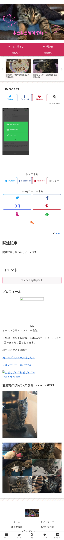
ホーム (16, 522)
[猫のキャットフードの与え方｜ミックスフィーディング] (47, 484)
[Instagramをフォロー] (17, 206)
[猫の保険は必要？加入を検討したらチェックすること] (17, 467)
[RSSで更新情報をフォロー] (32, 222)
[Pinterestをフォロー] (47, 206)
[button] (57, 361)
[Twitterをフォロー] (17, 197)
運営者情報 (16, 526)
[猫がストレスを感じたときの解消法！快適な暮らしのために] (47, 451)
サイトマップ (47, 522)
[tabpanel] (18, 69)
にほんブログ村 (11, 377)
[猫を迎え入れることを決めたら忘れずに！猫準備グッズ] (17, 451)
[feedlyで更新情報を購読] (47, 214)
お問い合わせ (47, 526)
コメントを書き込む (32, 280)
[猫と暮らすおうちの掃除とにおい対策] (47, 467)
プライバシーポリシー (32, 531)
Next (61, 69)
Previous (2, 69)
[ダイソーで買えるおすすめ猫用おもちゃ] (17, 484)
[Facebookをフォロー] (47, 197)
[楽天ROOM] (17, 214)
